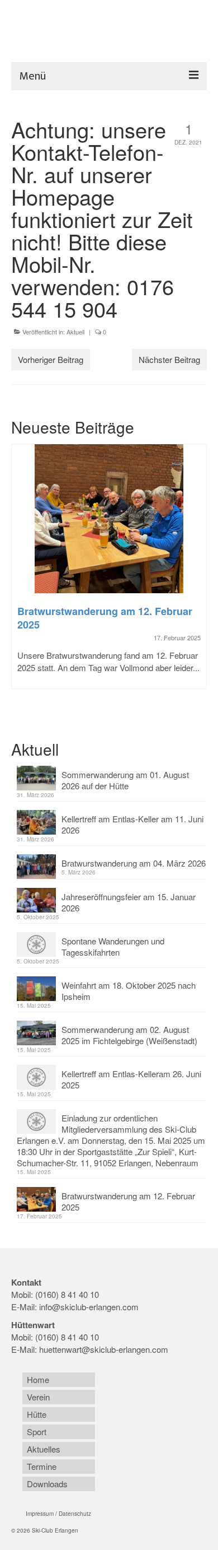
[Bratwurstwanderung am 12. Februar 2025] (109, 518)
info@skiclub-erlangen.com (89, 1306)
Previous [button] (21, 578)
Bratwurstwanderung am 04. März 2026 (133, 863)
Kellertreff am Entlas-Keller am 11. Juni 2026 (132, 824)
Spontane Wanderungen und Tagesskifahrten (112, 946)
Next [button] (197, 578)
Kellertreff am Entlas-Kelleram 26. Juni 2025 (131, 1079)
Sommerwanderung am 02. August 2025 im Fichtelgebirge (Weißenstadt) (129, 1034)
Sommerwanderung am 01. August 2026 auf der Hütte (125, 780)
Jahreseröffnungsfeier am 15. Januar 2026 (128, 902)
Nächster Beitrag (169, 359)
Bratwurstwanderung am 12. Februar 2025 (128, 1201)
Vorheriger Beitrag (50, 359)
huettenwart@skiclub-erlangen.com (103, 1349)
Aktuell (75, 331)
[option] (109, 572)
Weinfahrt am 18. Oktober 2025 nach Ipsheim (128, 990)
